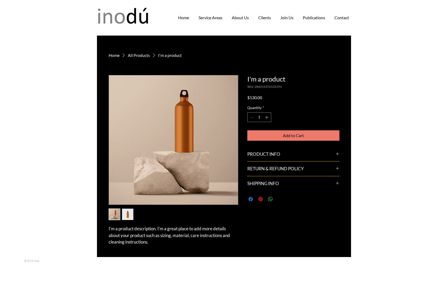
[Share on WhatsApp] (270, 199)
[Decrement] (251, 117)
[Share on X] (280, 199)
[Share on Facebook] (251, 199)
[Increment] (267, 117)
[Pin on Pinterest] (260, 199)
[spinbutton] (259, 117)
